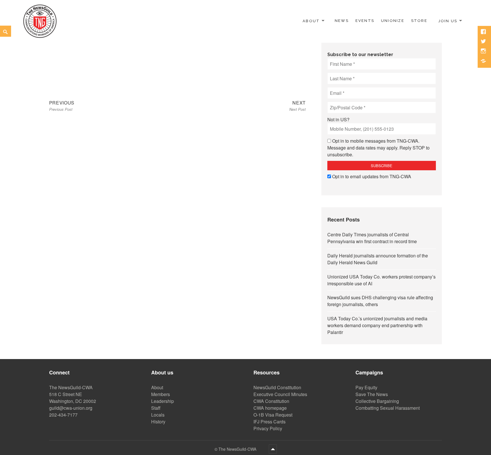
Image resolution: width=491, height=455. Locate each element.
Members (160, 394)
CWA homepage (270, 408)
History (158, 421)
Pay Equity (366, 387)
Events (364, 21)
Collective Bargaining (377, 401)
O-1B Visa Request (272, 414)
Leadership (162, 401)
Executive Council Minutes (280, 394)
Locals (158, 414)
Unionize (392, 21)
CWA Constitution (271, 401)
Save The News (371, 394)
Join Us (447, 21)
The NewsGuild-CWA (238, 449)
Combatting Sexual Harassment (387, 408)
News (342, 21)
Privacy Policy (267, 428)
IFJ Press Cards (269, 421)
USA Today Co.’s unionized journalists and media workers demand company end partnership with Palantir (377, 325)
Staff (156, 408)
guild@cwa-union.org (70, 408)
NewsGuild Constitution (277, 387)
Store (419, 21)
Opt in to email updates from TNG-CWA (371, 176)
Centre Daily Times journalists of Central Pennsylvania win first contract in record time (372, 238)
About (311, 21)
